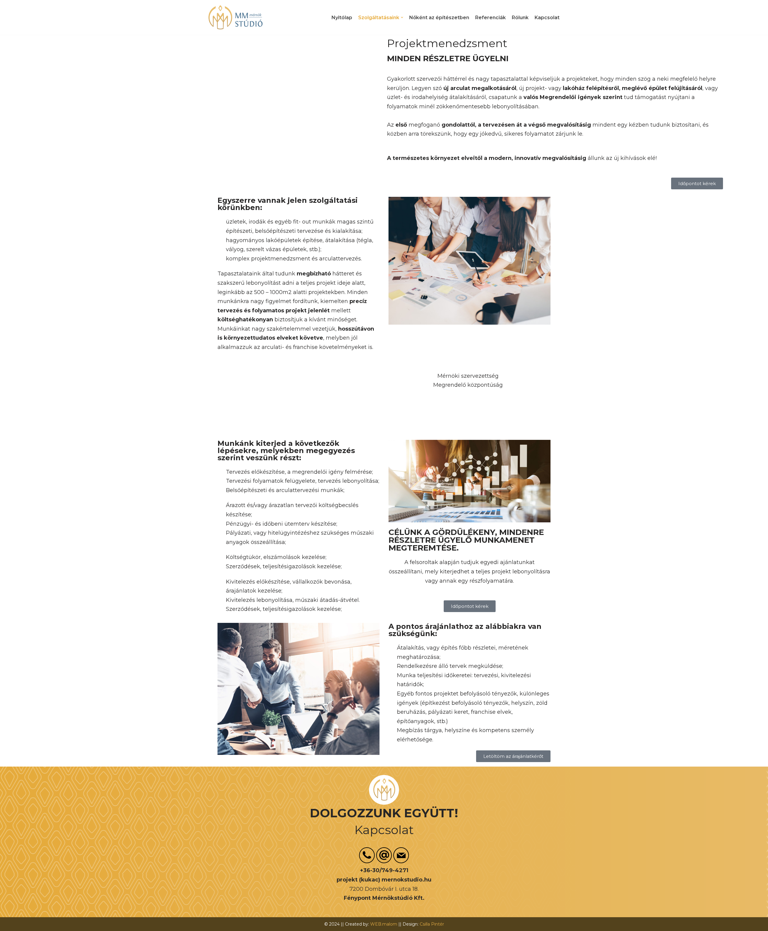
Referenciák (490, 17)
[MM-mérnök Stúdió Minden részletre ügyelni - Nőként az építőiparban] (235, 17)
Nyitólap (342, 17)
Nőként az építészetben (439, 17)
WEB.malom (383, 924)
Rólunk (520, 17)
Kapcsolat (547, 17)
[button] (402, 17)
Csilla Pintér (432, 924)
